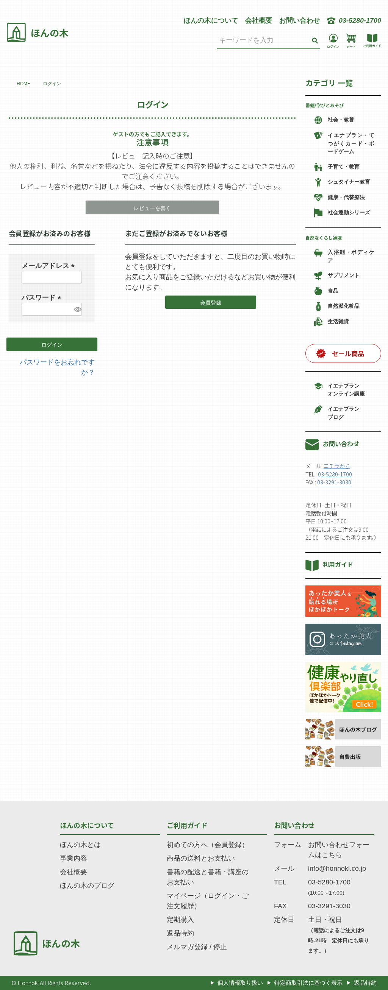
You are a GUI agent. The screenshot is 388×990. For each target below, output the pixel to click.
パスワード (43, 297)
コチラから (337, 466)
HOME (23, 83)
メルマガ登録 (187, 947)
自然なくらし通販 (323, 237)
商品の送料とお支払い (201, 858)
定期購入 (180, 919)
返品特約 (180, 933)
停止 (220, 947)
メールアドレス (50, 265)
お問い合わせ (299, 20)
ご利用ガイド (187, 825)
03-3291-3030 (334, 482)
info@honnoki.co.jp (337, 868)
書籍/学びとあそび (324, 105)
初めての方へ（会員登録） (208, 844)
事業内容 (73, 858)
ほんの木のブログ (87, 885)
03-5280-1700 (335, 474)
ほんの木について (211, 20)
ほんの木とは (80, 844)
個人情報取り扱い (240, 982)
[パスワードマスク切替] (76, 309)
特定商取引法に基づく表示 (308, 982)
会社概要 (258, 20)
